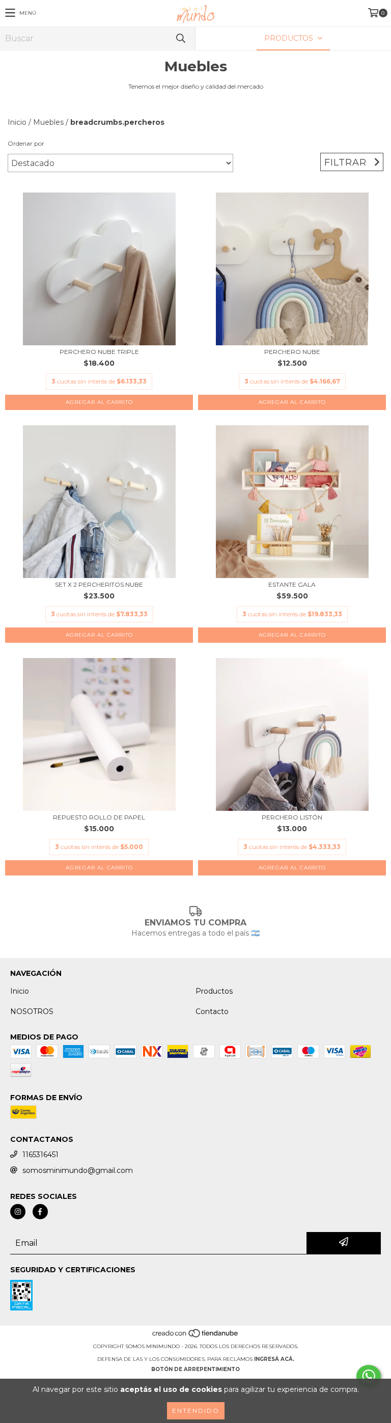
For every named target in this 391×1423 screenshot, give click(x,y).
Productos (214, 991)
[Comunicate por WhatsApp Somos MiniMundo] (368, 1376)
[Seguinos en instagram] (17, 1211)
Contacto (212, 1011)
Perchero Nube (292, 351)
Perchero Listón (292, 817)
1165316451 (40, 1154)
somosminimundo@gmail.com (77, 1170)
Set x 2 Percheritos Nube (99, 584)
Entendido (195, 1410)
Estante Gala (292, 584)
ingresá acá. (274, 1359)
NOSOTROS (31, 1011)
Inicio (17, 122)
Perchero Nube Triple (99, 351)
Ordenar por (26, 143)
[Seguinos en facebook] (40, 1211)
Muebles (48, 122)
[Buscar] (180, 38)
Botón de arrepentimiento (195, 1369)
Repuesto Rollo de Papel (99, 817)
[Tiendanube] (195, 1336)
